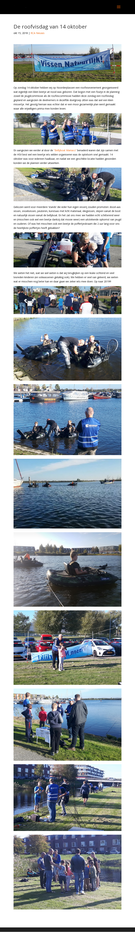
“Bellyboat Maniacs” (65, 150)
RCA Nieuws (37, 33)
